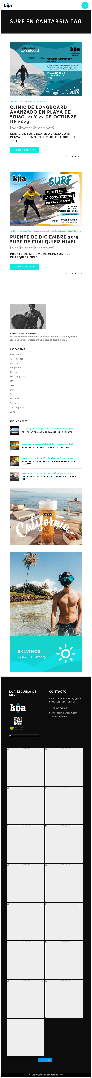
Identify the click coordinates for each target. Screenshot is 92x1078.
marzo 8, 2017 (28, 473)
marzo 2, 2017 (28, 458)
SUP (12, 381)
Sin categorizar (39, 101)
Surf (71, 231)
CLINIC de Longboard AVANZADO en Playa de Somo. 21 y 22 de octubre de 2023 (43, 114)
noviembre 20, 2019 (18, 231)
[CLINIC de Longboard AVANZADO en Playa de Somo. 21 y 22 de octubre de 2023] (46, 69)
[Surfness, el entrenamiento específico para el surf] (14, 476)
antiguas (28, 101)
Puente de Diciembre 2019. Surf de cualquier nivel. (45, 239)
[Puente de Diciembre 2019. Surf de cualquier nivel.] (46, 199)
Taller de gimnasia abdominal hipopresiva (47, 432)
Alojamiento (33, 231)
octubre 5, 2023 (17, 101)
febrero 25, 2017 (29, 429)
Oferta (51, 231)
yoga (12, 412)
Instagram (46, 1060)
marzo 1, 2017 (27, 444)
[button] (25, 767)
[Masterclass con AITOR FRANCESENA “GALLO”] (14, 445)
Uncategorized (17, 407)
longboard (15, 367)
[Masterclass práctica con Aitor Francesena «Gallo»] (14, 461)
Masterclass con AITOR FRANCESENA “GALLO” (47, 447)
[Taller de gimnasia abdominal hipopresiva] (14, 430)
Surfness (77, 231)
